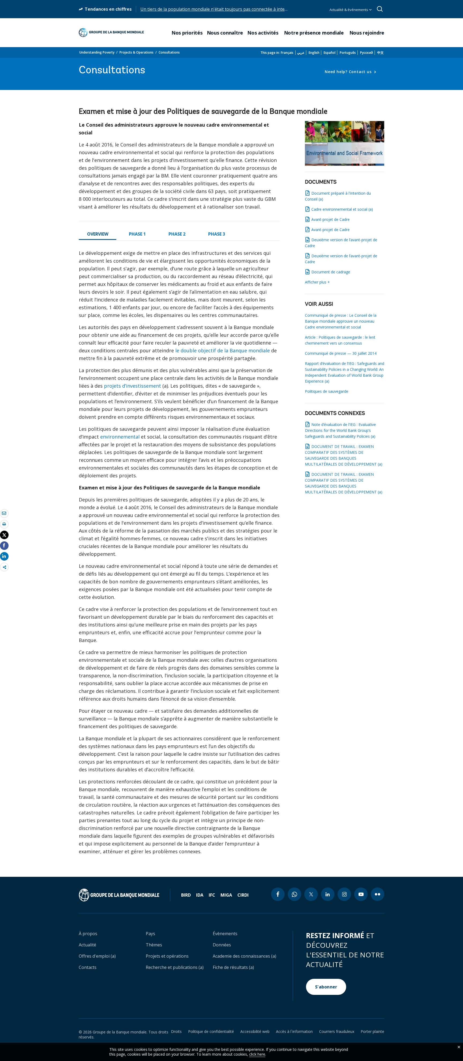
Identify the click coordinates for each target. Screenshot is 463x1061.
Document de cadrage (330, 271)
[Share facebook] (4, 545)
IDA (199, 895)
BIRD (186, 895)
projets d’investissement (132, 386)
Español (329, 52)
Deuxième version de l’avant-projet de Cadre (341, 242)
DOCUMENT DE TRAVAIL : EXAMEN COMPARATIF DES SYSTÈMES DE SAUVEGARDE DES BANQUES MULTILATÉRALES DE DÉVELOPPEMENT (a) (343, 455)
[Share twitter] (4, 535)
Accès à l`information (294, 1031)
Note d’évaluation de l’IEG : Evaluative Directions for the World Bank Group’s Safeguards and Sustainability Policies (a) (340, 430)
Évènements (225, 934)
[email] (4, 513)
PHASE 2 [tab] (177, 234)
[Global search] (380, 9)
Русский (366, 52)
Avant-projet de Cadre (330, 219)
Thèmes (154, 945)
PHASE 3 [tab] (216, 234)
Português (348, 52)
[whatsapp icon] (294, 894)
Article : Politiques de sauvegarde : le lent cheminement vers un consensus (340, 340)
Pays (150, 934)
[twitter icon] (311, 894)
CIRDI (243, 895)
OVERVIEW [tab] (97, 234)
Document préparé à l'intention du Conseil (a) (338, 196)
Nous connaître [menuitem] (225, 33)
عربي (300, 52)
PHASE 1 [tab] (137, 234)
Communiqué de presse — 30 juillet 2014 (340, 353)
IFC (212, 895)
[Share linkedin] (4, 556)
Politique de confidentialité (211, 1031)
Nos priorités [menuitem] (187, 33)
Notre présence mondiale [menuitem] (314, 33)
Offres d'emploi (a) (97, 956)
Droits (176, 1031)
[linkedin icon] (327, 894)
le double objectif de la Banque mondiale (222, 350)
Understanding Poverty (96, 52)
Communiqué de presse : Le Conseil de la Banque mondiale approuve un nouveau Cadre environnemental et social (340, 321)
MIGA (226, 895)
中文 (380, 52)
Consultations (169, 52)
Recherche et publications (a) (175, 967)
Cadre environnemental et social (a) (342, 209)
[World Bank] (124, 895)
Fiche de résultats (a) (233, 967)
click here (257, 1054)
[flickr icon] (377, 894)
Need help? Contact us (349, 71)
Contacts (87, 967)
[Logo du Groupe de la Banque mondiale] (111, 32)
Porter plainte (372, 1031)
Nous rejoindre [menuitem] (366, 33)
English (314, 52)
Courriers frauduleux (336, 1031)
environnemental (120, 436)
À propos (88, 934)
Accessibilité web (255, 1031)
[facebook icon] (278, 894)
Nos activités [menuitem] (263, 33)
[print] (4, 524)
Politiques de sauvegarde (326, 391)
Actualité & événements (349, 9)
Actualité (87, 945)
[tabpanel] (179, 554)
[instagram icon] (344, 894)
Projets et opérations (167, 956)
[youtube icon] (361, 894)
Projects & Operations (137, 52)
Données (222, 945)
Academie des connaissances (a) (244, 956)
